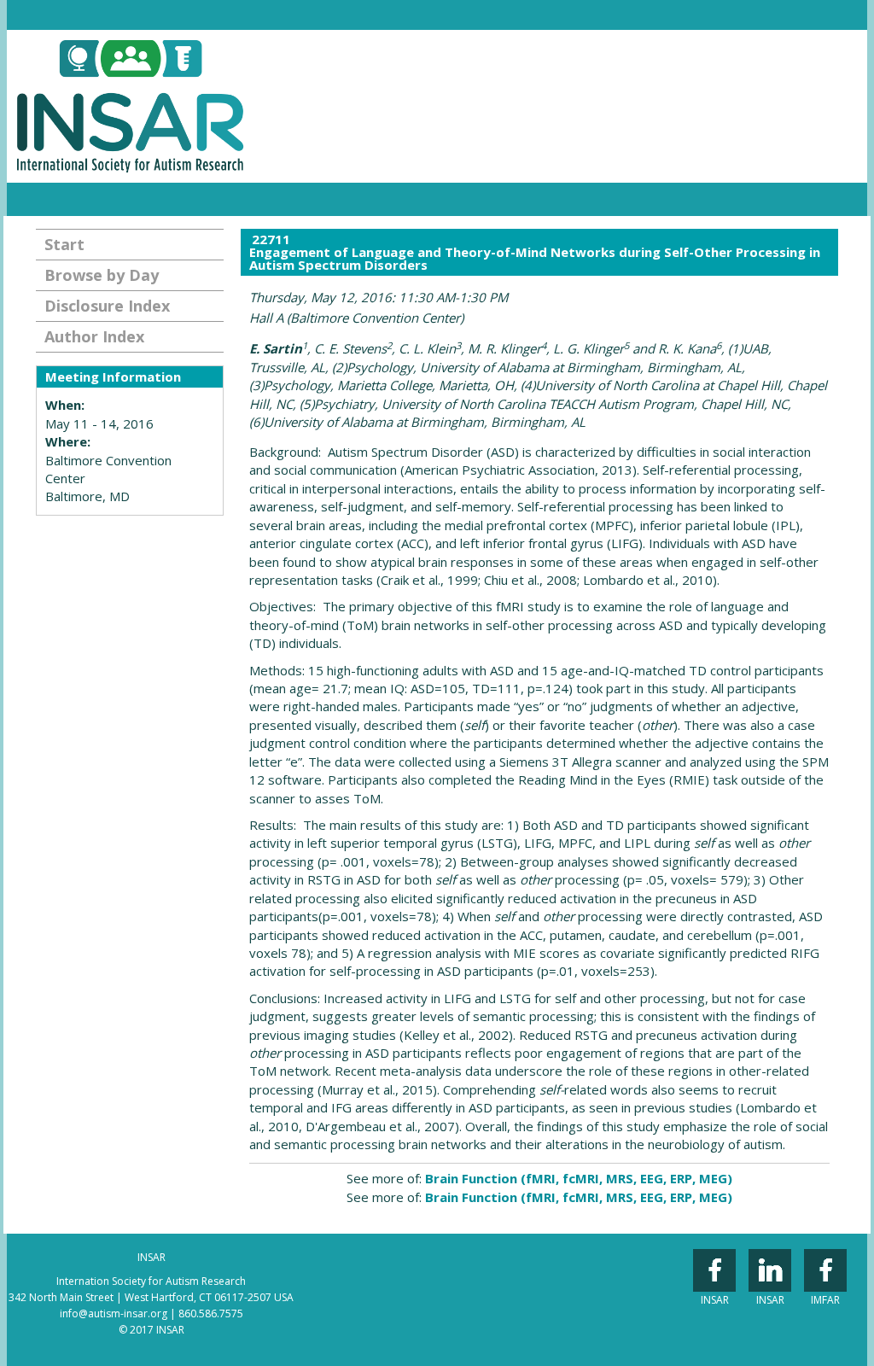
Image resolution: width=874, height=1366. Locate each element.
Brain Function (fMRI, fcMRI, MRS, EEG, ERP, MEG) (578, 1178)
